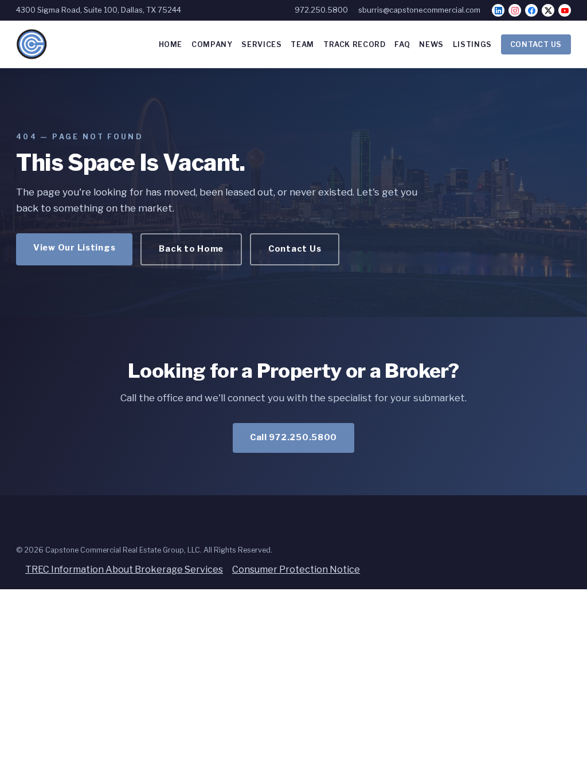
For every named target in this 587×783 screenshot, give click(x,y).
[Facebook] (531, 10)
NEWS (431, 44)
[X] (548, 10)
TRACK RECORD (354, 44)
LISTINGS (472, 44)
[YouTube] (564, 10)
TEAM (302, 44)
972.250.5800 (321, 9)
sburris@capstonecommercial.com (419, 9)
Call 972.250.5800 (293, 437)
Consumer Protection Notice (296, 569)
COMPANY (211, 44)
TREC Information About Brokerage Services (124, 569)
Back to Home (191, 249)
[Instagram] (514, 10)
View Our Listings (74, 247)
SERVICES (261, 44)
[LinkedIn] (498, 10)
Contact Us (294, 249)
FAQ (402, 44)
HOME (171, 44)
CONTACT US (536, 44)
